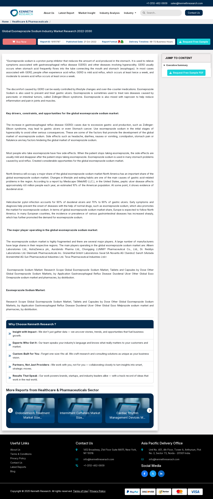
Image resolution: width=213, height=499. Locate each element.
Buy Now (21, 41)
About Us (49, 12)
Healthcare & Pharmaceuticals (30, 21)
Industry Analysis (110, 12)
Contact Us (194, 12)
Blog (12, 471)
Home (5, 21)
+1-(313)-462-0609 (156, 3)
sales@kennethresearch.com (187, 3)
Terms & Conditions (21, 454)
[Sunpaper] (21, 13)
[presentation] (10, 410)
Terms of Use (80, 491)
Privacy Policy (18, 458)
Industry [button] (129, 12)
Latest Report (66, 12)
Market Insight (87, 12)
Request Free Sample (195, 41)
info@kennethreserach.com (99, 459)
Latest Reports (18, 467)
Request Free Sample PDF (187, 72)
